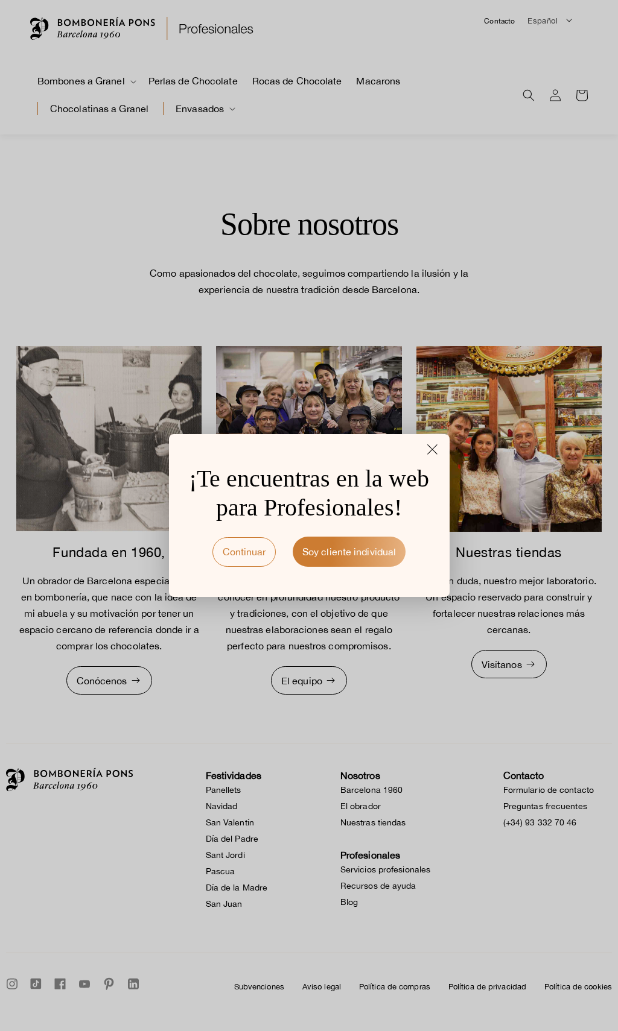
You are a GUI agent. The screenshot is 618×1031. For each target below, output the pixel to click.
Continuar (244, 551)
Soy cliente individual (349, 551)
